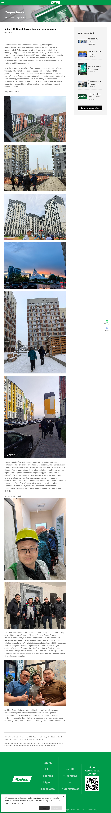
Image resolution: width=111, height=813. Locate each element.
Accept (56, 808)
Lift (71, 769)
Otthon (7, 18)
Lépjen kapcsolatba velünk (47, 789)
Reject (44, 808)
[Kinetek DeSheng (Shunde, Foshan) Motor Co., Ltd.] (55, 3)
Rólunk (47, 762)
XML (83, 809)
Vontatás (71, 775)
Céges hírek (20, 18)
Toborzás (47, 775)
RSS (77, 809)
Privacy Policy (92, 809)
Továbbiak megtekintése (90, 108)
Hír (12, 18)
